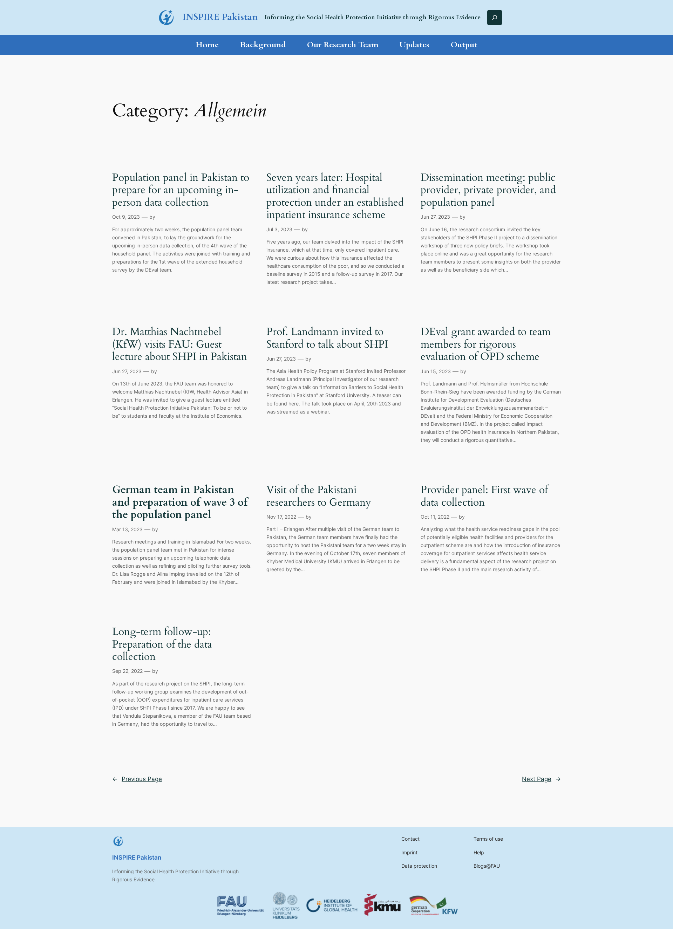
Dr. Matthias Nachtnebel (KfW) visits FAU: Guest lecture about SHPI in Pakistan (179, 344)
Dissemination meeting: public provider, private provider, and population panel (488, 190)
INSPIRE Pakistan (220, 17)
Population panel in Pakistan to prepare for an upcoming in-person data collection (180, 190)
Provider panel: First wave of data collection (484, 496)
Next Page (541, 779)
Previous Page (137, 779)
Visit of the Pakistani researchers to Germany (318, 496)
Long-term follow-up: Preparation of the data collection (162, 644)
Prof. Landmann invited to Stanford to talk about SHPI (327, 338)
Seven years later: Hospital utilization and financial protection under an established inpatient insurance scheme (335, 196)
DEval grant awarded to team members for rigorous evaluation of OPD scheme (486, 344)
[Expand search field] (494, 17)
